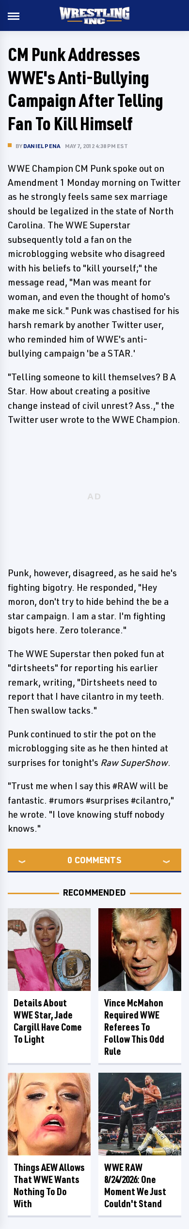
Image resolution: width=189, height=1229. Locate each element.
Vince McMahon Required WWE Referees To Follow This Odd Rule (134, 1027)
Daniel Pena (41, 146)
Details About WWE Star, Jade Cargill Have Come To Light (48, 1021)
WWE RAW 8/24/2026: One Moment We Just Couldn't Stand (135, 1185)
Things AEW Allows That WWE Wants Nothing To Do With (49, 1185)
